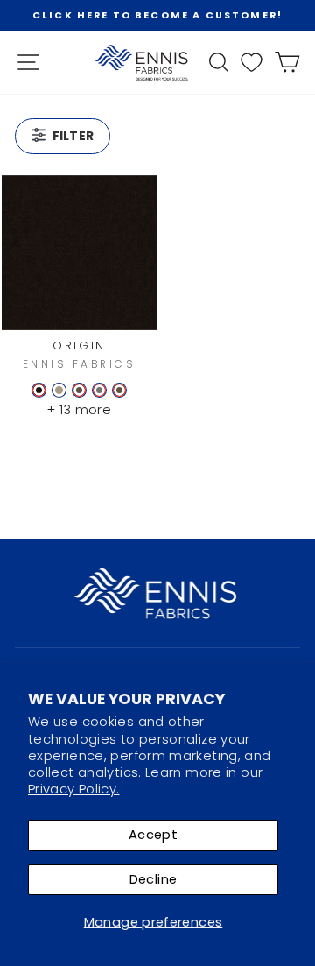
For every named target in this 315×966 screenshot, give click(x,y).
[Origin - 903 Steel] (99, 390)
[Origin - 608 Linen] (59, 390)
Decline (154, 879)
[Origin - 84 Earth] (119, 390)
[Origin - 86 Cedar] (79, 390)
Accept (153, 834)
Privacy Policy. (74, 789)
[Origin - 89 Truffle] (39, 390)
